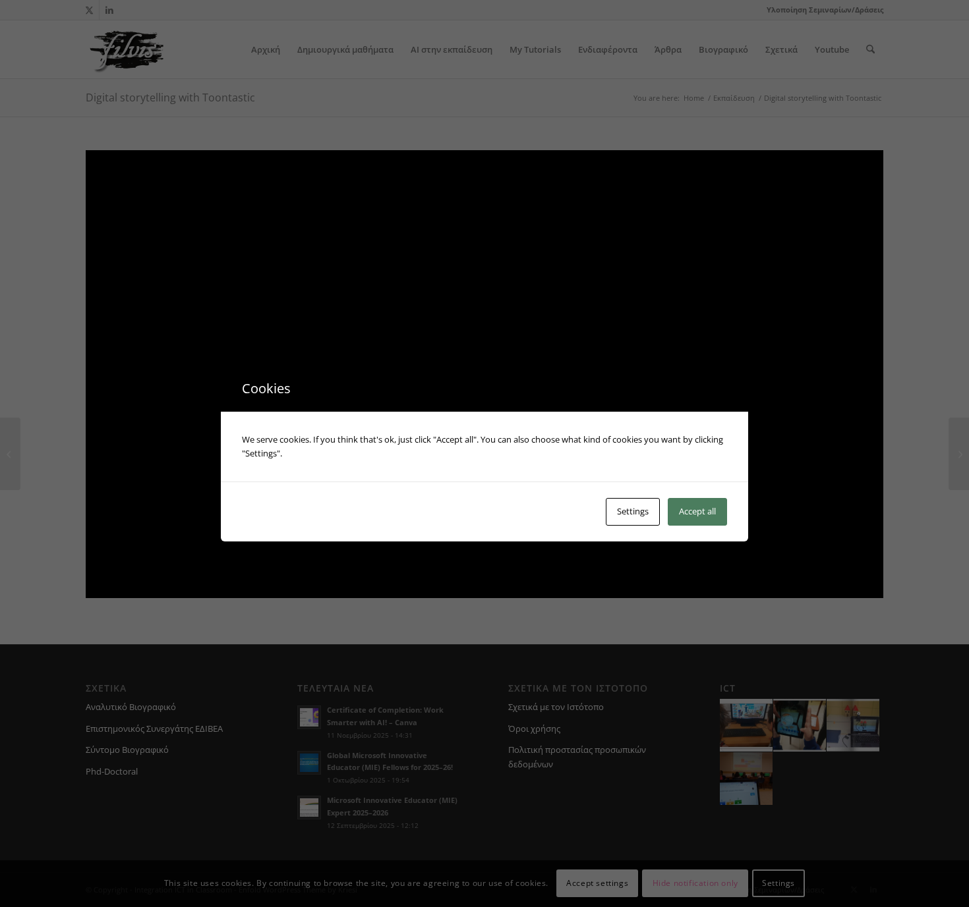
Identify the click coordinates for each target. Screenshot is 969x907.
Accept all (697, 511)
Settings (633, 511)
